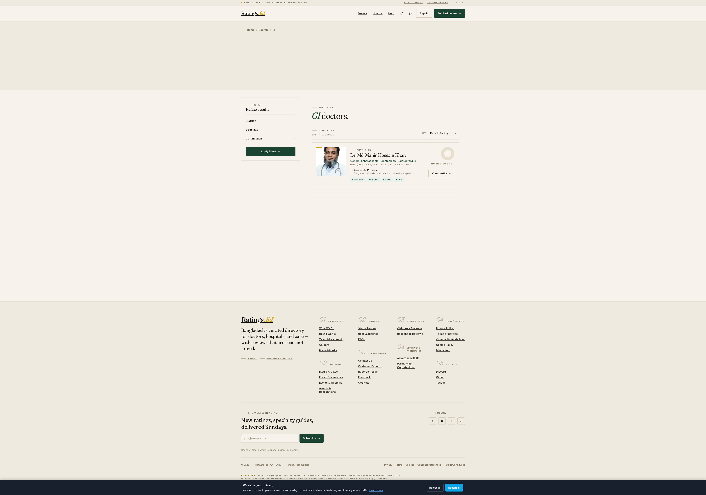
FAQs (361, 339)
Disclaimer (443, 350)
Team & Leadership (331, 339)
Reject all (435, 487)
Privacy (388, 464)
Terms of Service (447, 334)
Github (440, 377)
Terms (398, 464)
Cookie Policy (444, 345)
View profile (439, 173)
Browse (362, 13)
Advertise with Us (408, 358)
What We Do (326, 328)
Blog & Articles (328, 371)
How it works (413, 2)
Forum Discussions (331, 377)
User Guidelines (368, 334)
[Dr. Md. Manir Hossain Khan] (385, 165)
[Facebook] (432, 421)
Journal (377, 13)
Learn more (376, 490)
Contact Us (365, 360)
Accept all (454, 487)
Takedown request (454, 464)
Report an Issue (368, 371)
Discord (441, 371)
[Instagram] (442, 421)
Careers (324, 345)
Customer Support (369, 366)
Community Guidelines (450, 339)
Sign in (424, 13)
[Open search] (402, 13)
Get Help (363, 382)
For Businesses (447, 13)
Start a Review (367, 328)
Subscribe (309, 438)
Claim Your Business (409, 328)
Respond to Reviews (410, 334)
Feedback (364, 377)
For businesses (437, 2)
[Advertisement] (353, 64)
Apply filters (268, 151)
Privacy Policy (445, 328)
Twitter (440, 382)
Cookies (409, 464)
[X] (451, 421)
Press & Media (328, 350)
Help (391, 13)
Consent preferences (429, 464)
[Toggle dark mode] (410, 13)
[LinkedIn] (461, 421)
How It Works (327, 334)
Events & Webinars (330, 382)
